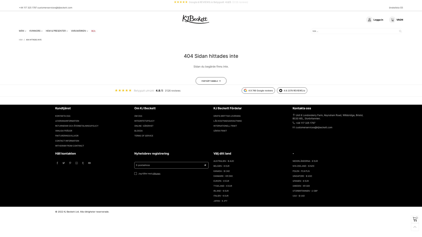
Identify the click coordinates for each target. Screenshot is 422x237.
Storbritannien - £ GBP (305, 191)
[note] (211, 2)
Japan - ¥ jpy (220, 201)
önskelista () (396, 7)
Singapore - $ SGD (302, 176)
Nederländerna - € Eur (305, 161)
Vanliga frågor (63, 131)
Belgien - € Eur (221, 166)
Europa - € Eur (221, 181)
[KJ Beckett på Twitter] (64, 163)
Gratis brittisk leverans (227, 116)
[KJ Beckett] (195, 19)
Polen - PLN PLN (301, 171)
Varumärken (78, 30)
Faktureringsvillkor (66, 135)
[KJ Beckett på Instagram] (77, 163)
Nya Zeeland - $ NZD (303, 166)
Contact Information (67, 141)
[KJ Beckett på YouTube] (89, 163)
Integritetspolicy (144, 121)
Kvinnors (35, 30)
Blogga (138, 131)
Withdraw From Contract (69, 146)
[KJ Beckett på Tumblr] (83, 163)
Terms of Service (143, 135)
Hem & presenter (56, 30)
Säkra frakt (220, 131)
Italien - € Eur (220, 196)
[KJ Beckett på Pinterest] (70, 163)
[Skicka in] (400, 31)
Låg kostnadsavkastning (227, 121)
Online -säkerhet (143, 126)
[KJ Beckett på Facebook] (57, 163)
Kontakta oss (62, 116)
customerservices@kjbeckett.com (54, 7)
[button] (205, 165)
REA (93, 31)
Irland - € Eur (221, 191)
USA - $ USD (299, 196)
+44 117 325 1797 (28, 7)
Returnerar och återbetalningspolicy (76, 126)
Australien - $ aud (223, 161)
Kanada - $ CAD (221, 171)
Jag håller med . (149, 173)
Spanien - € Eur (301, 181)
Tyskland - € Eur (222, 186)
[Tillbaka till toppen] (415, 227)
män (21, 30)
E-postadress (143, 165)
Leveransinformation (67, 121)
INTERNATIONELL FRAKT (225, 126)
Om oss (138, 116)
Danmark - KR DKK (223, 176)
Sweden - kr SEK (301, 186)
